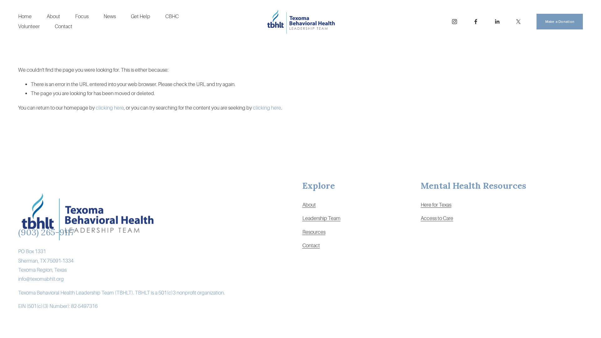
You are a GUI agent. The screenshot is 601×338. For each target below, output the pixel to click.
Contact (63, 26)
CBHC (172, 16)
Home (25, 16)
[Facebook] (476, 21)
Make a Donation (560, 21)
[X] (518, 21)
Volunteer (29, 26)
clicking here (110, 108)
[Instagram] (454, 21)
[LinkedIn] (497, 21)
